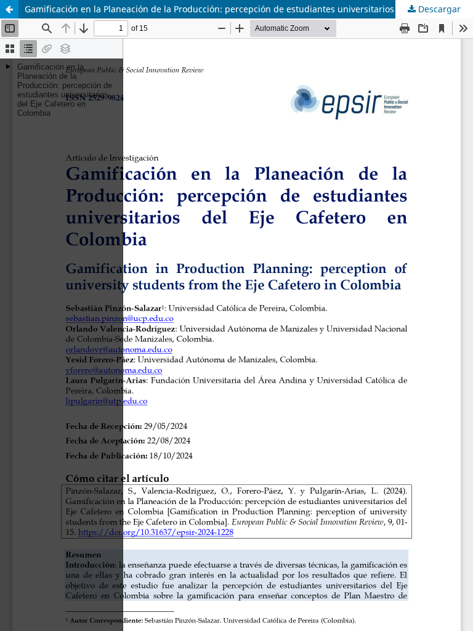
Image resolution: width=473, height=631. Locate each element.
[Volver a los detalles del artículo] (9, 9)
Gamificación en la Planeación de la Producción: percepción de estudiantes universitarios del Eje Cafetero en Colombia (249, 9)
